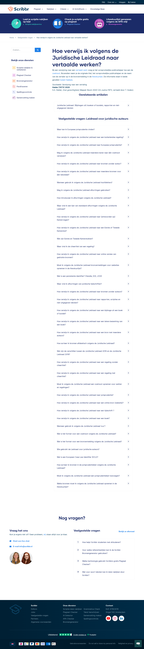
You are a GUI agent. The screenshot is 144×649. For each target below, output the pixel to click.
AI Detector (68, 615)
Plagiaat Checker (70, 612)
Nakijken (51, 9)
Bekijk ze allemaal (126, 531)
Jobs (33, 612)
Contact (109, 605)
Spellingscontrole (91, 619)
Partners (34, 619)
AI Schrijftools (78, 9)
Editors (34, 609)
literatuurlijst (97, 76)
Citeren (63, 9)
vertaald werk (81, 70)
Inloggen (122, 2)
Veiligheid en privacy (125, 643)
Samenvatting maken (92, 615)
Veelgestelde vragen (39, 615)
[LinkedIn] (121, 618)
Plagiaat (37, 9)
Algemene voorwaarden (41, 622)
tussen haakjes (66, 80)
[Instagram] (115, 618)
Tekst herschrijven (91, 612)
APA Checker (68, 619)
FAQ (103, 2)
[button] (138, 643)
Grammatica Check (92, 609)
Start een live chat (21, 541)
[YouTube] (108, 618)
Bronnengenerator (70, 622)
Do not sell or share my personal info (102, 643)
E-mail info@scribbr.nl (22, 546)
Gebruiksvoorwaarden (78, 643)
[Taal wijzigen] (12, 644)
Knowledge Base (97, 9)
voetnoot (56, 73)
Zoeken (133, 2)
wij (45, 534)
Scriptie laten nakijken (72, 609)
